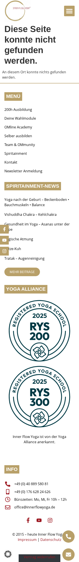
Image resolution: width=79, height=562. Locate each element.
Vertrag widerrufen (39, 557)
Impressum (27, 539)
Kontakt (10, 162)
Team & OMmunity (19, 144)
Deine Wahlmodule (20, 118)
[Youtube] (4, 240)
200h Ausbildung (18, 109)
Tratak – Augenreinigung (24, 258)
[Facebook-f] (4, 229)
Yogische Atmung (18, 239)
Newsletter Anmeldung (23, 171)
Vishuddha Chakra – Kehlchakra (30, 214)
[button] (69, 11)
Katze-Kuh (12, 248)
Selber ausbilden (18, 136)
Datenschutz (50, 539)
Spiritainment (15, 153)
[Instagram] (4, 251)
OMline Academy (18, 127)
